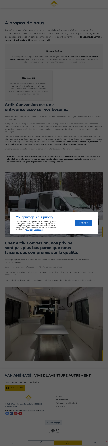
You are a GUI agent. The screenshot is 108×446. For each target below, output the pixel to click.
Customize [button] (67, 223)
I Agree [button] (83, 223)
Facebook (37, 230)
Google (29, 230)
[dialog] (54, 223)
